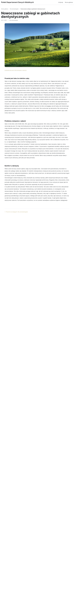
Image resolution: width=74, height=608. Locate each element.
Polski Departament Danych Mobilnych (17, 2)
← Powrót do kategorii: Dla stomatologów (16, 212)
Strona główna (69, 2)
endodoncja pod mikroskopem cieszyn (16, 70)
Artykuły (60, 2)
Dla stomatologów (14, 9)
